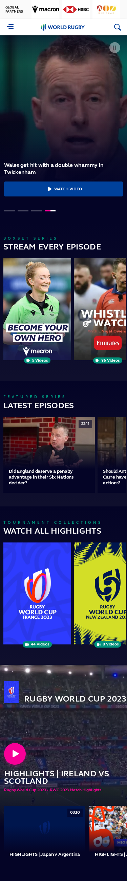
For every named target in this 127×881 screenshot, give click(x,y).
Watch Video (68, 189)
